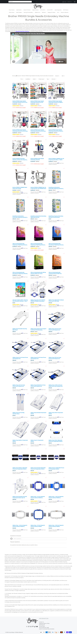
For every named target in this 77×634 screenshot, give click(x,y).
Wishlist (70, 1)
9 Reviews (21, 105)
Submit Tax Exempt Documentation (46, 628)
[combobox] (20, 2)
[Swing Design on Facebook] (29, 627)
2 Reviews (21, 304)
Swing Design (11, 632)
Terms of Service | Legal (44, 627)
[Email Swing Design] (27, 627)
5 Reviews (39, 304)
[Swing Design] (38, 6)
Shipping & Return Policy (44, 623)
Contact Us (41, 622)
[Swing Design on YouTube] (37, 627)
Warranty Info (42, 624)
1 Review (21, 191)
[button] (36, 2)
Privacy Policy (42, 626)
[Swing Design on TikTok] (35, 627)
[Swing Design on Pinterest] (33, 627)
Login (65, 1)
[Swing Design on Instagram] (31, 627)
